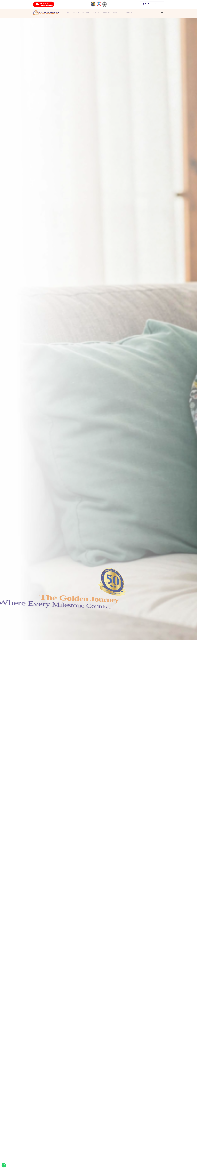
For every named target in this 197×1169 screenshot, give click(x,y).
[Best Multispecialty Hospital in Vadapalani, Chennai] (46, 12)
